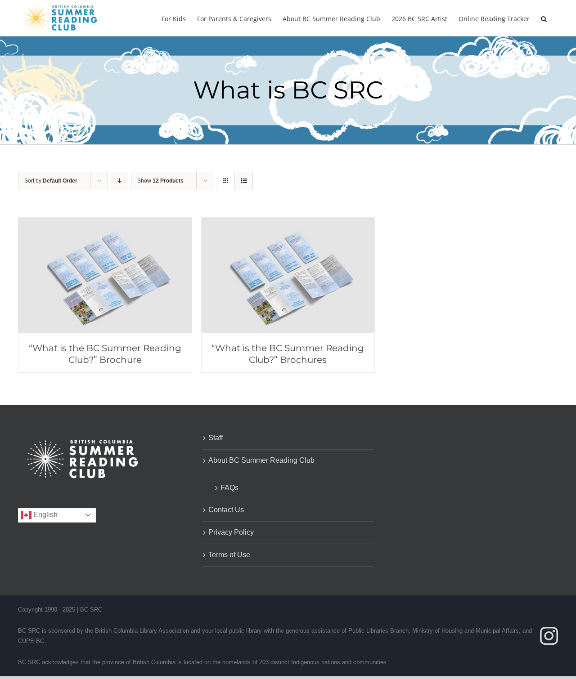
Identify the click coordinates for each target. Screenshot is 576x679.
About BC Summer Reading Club (261, 460)
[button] (544, 18)
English (45, 514)
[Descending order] (119, 181)
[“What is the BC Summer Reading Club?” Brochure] (105, 224)
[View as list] (243, 181)
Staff (215, 438)
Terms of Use (229, 554)
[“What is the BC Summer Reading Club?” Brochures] (288, 224)
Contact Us (226, 510)
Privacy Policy (231, 532)
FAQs (229, 487)
